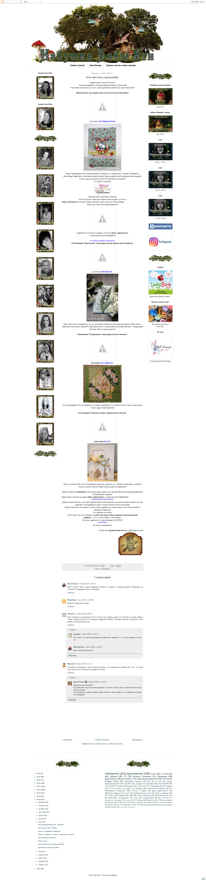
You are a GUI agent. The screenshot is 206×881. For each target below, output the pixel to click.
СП (125, 776)
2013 (38, 799)
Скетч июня (42, 841)
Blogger (114, 875)
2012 (38, 869)
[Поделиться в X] (115, 566)
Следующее (67, 740)
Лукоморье (162, 776)
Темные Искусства (144, 795)
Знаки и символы (161, 793)
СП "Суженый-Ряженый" (123, 786)
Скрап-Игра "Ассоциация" (118, 798)
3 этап (158, 781)
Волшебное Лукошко (133, 781)
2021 (38, 773)
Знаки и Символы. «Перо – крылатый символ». (56, 834)
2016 (38, 790)
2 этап (139, 786)
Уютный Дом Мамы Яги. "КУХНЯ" (51, 825)
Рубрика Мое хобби (126, 795)
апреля (42, 855)
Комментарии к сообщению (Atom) (109, 744)
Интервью (168, 802)
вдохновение (135, 773)
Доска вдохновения (160, 791)
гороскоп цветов (113, 802)
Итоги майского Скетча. (47, 838)
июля (41, 819)
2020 (38, 777)
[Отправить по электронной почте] (111, 566)
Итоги (153, 774)
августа (42, 815)
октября (42, 809)
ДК (126, 807)
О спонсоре (166, 774)
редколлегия (111, 779)
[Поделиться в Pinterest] (120, 566)
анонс (136, 798)
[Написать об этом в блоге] (113, 566)
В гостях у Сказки (138, 791)
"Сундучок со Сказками (144, 784)
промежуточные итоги (142, 793)
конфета (139, 788)
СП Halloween (139, 800)
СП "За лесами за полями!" (120, 788)
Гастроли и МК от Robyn (47, 828)
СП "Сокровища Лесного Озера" (159, 786)
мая (40, 851)
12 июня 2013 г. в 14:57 (97, 682)
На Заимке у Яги (129, 779)
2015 (38, 793)
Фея (129, 784)
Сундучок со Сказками (113, 800)
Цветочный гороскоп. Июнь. (49, 847)
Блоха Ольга (78, 682)
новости (125, 802)
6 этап (121, 807)
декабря (42, 802)
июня (41, 822)
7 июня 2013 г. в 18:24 (93, 647)
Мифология (151, 800)
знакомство (150, 802)
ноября (42, 806)
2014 (38, 796)
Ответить (71, 593)
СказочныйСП (163, 784)
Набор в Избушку (137, 802)
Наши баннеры (95, 65)
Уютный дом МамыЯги (148, 805)
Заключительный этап (163, 795)
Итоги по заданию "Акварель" (49, 831)
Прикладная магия (165, 805)
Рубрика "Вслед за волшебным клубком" (122, 805)
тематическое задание (156, 788)
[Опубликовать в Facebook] (117, 566)
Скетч (121, 784)
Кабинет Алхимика (142, 776)
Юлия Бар (71, 600)
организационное (150, 779)
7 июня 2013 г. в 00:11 (87, 584)
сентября (42, 812)
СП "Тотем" (109, 795)
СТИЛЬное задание (165, 800)
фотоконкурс (111, 807)
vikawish (71, 614)
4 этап (126, 793)
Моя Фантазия (163, 798)
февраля (42, 861)
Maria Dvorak (72, 584)
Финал (131, 807)
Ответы (73, 630)
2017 (38, 786)
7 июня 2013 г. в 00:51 (84, 614)
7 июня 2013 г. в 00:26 (85, 600)
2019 (38, 780)
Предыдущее (137, 740)
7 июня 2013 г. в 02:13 (89, 634)
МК (148, 781)
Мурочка (71, 664)
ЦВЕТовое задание (112, 793)
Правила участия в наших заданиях (121, 65)
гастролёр (127, 800)
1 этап (107, 786)
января (42, 865)
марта (41, 858)
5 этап (159, 802)
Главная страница (77, 65)
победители (105, 569)
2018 (38, 783)
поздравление (148, 798)
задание (113, 776)
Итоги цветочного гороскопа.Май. (51, 844)
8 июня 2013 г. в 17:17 (84, 664)
